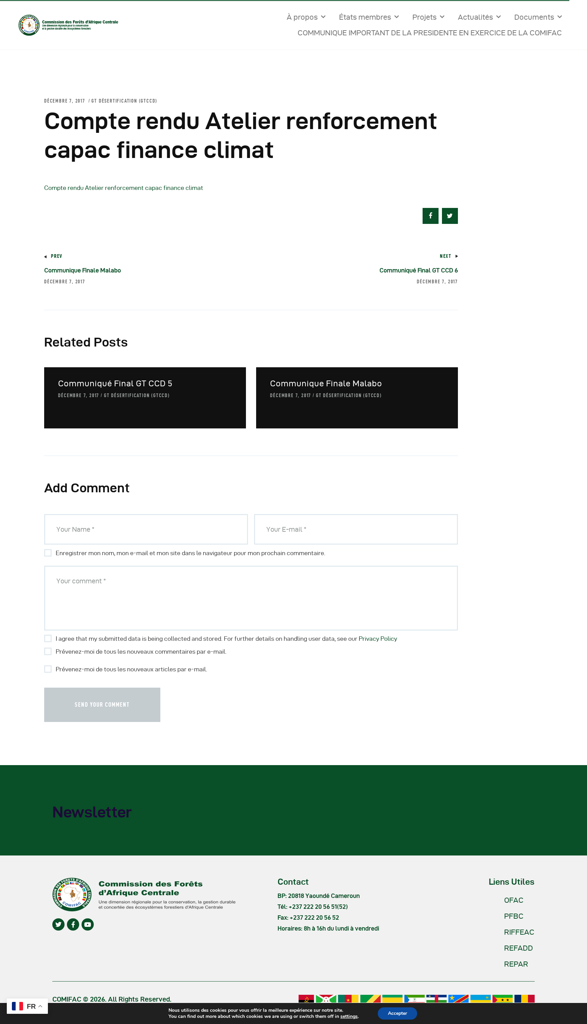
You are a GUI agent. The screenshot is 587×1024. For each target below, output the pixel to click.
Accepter (397, 1013)
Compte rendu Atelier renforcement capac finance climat (123, 187)
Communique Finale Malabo (326, 383)
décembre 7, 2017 (78, 395)
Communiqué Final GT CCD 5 (115, 383)
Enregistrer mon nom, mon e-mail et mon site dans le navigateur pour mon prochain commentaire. (190, 553)
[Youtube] (88, 924)
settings (349, 1016)
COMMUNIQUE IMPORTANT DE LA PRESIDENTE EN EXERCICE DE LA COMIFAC (430, 33)
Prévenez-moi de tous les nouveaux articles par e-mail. (131, 669)
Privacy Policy (378, 638)
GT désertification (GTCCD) (124, 101)
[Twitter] (58, 924)
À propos (302, 17)
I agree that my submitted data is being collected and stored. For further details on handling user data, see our (226, 638)
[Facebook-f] (73, 924)
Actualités (475, 17)
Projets (424, 17)
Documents (534, 17)
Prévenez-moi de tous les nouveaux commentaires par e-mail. (141, 651)
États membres (365, 17)
